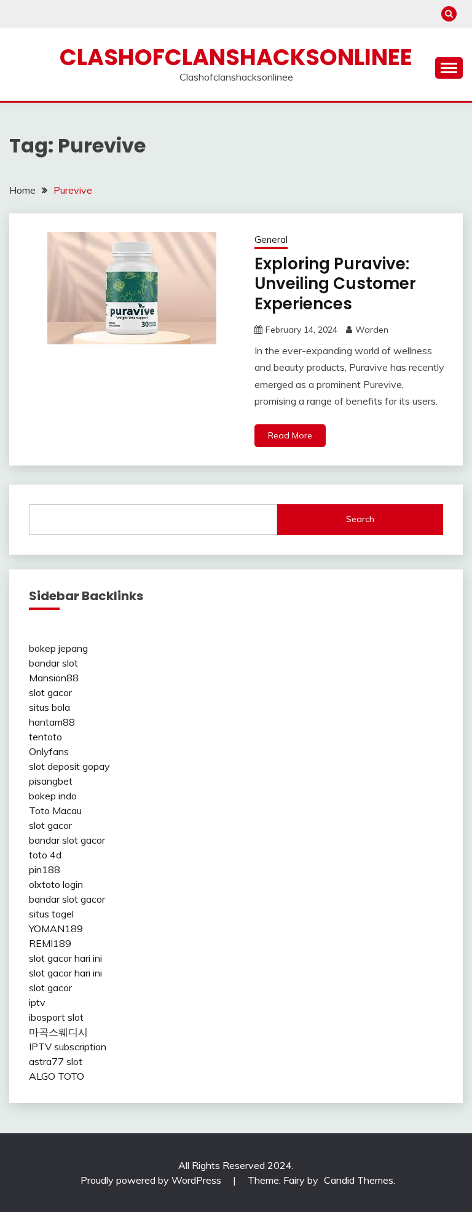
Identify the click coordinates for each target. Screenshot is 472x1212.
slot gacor (50, 692)
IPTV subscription (67, 1046)
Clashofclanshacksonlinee (236, 57)
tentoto (45, 737)
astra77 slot (55, 1061)
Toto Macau (55, 810)
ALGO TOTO (56, 1076)
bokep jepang (58, 648)
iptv (37, 1002)
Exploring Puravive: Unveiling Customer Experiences (335, 284)
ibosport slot (56, 1017)
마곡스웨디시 (58, 1032)
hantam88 (52, 722)
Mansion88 (54, 677)
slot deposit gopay (69, 766)
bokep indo (53, 796)
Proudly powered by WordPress (152, 1180)
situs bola (49, 707)
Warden (371, 329)
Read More (290, 435)
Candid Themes (358, 1180)
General (271, 239)
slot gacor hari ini (65, 958)
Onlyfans (49, 751)
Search (360, 519)
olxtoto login (56, 884)
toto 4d (45, 855)
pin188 (44, 869)
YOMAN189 (56, 928)
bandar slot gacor (67, 840)
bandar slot (53, 663)
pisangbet (51, 781)
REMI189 (50, 943)
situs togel (51, 914)
